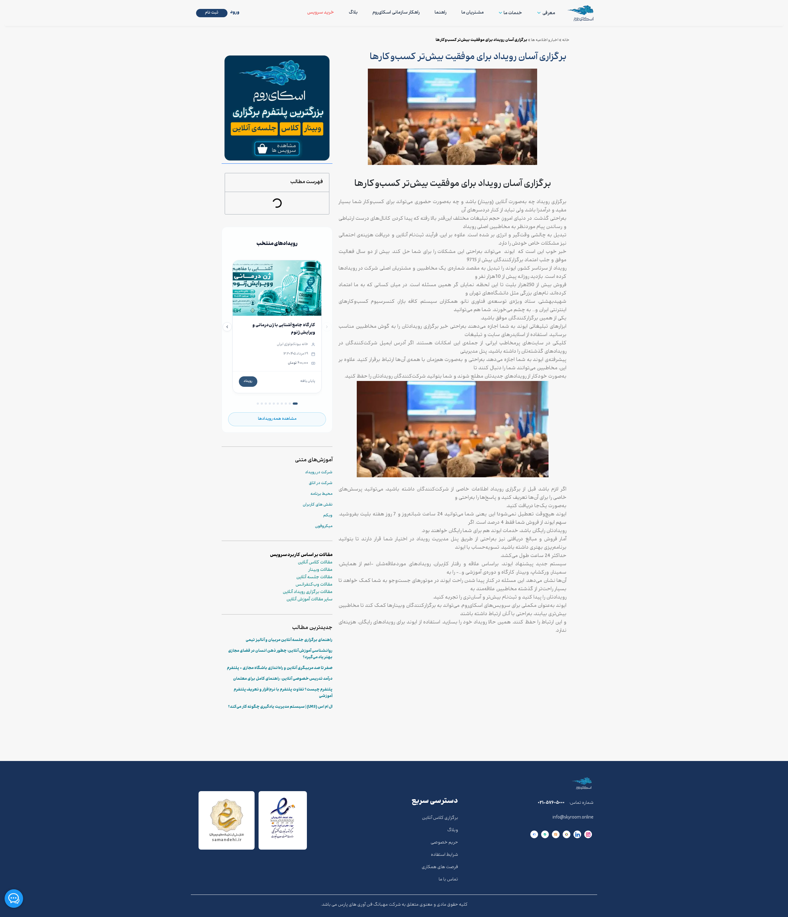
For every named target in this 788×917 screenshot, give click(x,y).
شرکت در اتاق (320, 483)
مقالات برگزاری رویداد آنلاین (307, 592)
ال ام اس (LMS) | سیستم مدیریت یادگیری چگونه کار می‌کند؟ (280, 707)
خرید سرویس (320, 13)
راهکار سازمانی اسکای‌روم (396, 13)
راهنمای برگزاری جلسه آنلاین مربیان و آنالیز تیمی (289, 640)
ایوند (509, 252)
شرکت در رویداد (318, 472)
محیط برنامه (321, 494)
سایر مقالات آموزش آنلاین (309, 600)
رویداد (248, 381)
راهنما (441, 13)
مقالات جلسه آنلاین (314, 578)
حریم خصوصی (444, 843)
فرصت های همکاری (440, 867)
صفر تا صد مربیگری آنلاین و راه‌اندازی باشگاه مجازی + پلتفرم (279, 668)
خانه (565, 40)
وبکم (327, 516)
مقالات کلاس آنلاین (315, 563)
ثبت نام (211, 13)
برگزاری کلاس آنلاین (440, 818)
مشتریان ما (472, 13)
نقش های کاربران (317, 505)
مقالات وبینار (320, 570)
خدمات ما (513, 13)
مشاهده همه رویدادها (277, 419)
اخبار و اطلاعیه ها (544, 40)
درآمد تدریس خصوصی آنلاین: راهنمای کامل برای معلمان (282, 679)
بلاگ (353, 13)
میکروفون (323, 526)
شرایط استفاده (444, 855)
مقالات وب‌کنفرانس (314, 585)
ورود (234, 12)
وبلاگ (452, 830)
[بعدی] (227, 326)
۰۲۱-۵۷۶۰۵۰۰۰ (551, 803)
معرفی (548, 13)
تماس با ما (448, 880)
